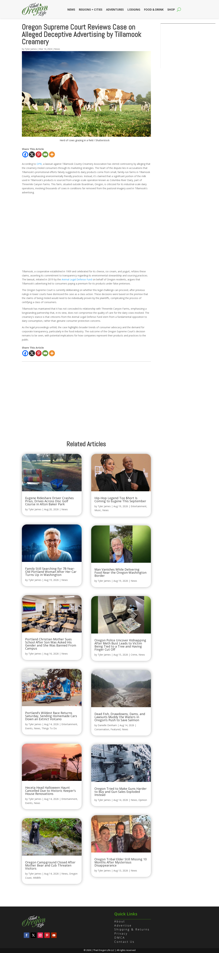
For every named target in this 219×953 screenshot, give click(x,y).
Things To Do (49, 728)
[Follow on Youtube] (54, 935)
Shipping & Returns (132, 929)
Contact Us (124, 942)
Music (97, 510)
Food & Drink (154, 9)
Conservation (101, 729)
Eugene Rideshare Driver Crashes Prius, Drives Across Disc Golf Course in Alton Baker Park (49, 501)
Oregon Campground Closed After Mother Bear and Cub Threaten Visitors (50, 865)
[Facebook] (25, 154)
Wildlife (37, 877)
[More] (52, 154)
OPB (39, 163)
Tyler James (31, 48)
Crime (134, 654)
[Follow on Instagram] (40, 935)
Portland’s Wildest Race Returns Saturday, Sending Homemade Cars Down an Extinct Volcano (51, 716)
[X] (32, 154)
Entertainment (69, 724)
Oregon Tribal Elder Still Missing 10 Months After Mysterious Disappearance (120, 862)
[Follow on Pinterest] (47, 935)
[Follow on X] (33, 935)
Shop (171, 9)
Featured (115, 729)
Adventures (115, 9)
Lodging (133, 9)
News (71, 9)
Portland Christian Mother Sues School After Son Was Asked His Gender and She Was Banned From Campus (50, 643)
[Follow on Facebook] (26, 935)
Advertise (123, 925)
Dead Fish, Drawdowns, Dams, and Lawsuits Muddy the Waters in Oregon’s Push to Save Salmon (119, 717)
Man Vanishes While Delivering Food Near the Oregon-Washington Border (120, 572)
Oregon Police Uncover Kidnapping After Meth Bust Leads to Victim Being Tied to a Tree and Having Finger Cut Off (120, 644)
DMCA (119, 937)
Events (29, 728)
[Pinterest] (39, 154)
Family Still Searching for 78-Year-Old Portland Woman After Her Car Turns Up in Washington (50, 572)
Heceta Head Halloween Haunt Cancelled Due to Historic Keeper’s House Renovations (50, 790)
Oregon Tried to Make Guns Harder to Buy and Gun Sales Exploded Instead (120, 792)
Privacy (121, 933)
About (119, 921)
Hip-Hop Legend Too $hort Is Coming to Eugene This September (120, 499)
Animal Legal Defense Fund (77, 279)
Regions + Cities (90, 9)
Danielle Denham (107, 725)
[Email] (45, 154)
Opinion (142, 800)
